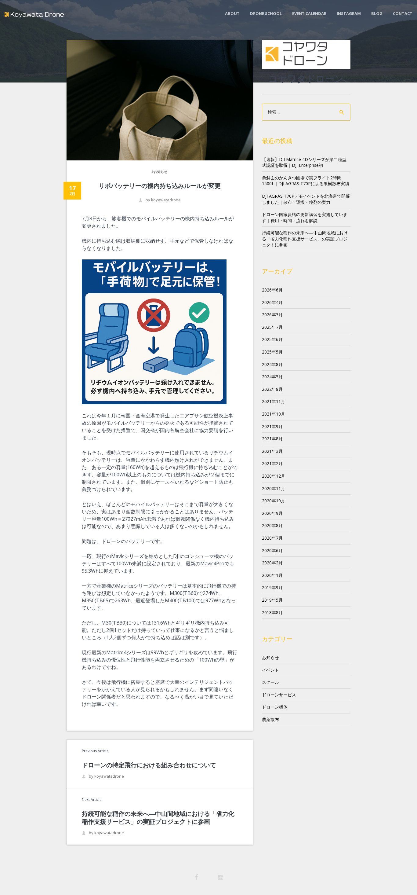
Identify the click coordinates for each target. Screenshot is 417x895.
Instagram (349, 13)
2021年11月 (273, 401)
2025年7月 (272, 327)
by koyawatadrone (163, 200)
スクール (270, 682)
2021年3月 (272, 451)
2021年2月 (272, 463)
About (232, 13)
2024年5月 (272, 377)
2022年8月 (272, 389)
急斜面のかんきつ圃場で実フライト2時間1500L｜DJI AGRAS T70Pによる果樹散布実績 (305, 181)
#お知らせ (159, 171)
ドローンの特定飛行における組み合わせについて (149, 765)
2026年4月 (272, 302)
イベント (270, 670)
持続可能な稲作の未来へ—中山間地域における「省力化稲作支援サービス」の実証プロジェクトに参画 (158, 817)
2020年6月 (272, 550)
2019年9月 (272, 587)
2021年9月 (272, 426)
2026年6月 (272, 290)
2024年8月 (272, 364)
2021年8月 (272, 439)
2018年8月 (272, 612)
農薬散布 (270, 719)
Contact (402, 13)
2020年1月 (272, 575)
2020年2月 (272, 563)
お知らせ (270, 657)
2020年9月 (272, 513)
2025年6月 (272, 339)
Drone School (266, 13)
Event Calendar (309, 13)
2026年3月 (272, 314)
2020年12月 (273, 476)
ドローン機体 (275, 707)
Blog (377, 13)
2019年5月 (272, 600)
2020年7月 (272, 538)
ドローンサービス (279, 695)
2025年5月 (272, 352)
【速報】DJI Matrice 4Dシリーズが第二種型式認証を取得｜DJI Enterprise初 (304, 162)
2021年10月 (273, 414)
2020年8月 (272, 525)
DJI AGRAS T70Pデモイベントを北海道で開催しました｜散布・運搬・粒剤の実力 (306, 199)
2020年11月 (273, 488)
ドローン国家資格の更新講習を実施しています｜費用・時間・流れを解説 (304, 217)
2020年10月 (273, 501)
